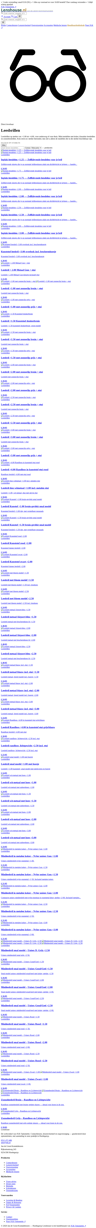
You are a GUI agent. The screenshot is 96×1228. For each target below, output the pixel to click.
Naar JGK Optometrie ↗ (16, 1221)
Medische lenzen (60, 25)
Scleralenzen (11, 1188)
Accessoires (48, 25)
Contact (9, 1217)
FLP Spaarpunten (13, 1205)
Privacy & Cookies (13, 1207)
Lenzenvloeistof (24, 25)
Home (3, 25)
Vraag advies (11, 1181)
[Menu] (20, 16)
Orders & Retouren (13, 1202)
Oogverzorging (37, 25)
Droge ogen (10, 1184)
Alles (4, 145)
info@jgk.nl (5, 1142)
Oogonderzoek (12, 1190)
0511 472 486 (6, 1140)
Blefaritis (9, 1186)
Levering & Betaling (14, 1200)
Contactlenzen (12, 25)
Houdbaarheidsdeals (76, 25)
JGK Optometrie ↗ (8, 7)
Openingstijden (12, 1219)
